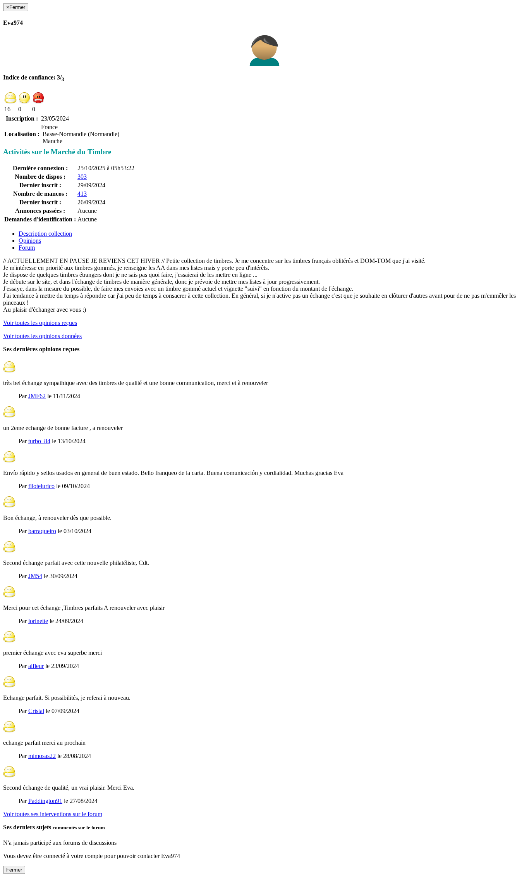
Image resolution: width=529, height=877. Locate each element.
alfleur (36, 666)
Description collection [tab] (45, 233)
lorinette (38, 621)
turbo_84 (39, 441)
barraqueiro (42, 531)
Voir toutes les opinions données (42, 336)
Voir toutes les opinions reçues (40, 322)
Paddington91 (45, 801)
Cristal (36, 711)
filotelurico (41, 486)
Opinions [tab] (30, 240)
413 (82, 193)
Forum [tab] (27, 247)
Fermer (14, 870)
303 (82, 176)
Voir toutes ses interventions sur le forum (52, 814)
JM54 (35, 576)
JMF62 (37, 396)
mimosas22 (42, 756)
